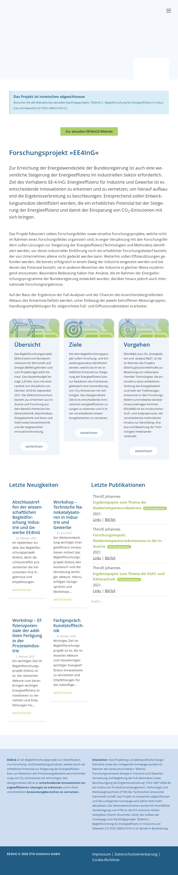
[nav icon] (168, 10)
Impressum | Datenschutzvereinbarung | (126, 854)
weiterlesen (21, 589)
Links (97, 519)
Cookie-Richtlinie (105, 859)
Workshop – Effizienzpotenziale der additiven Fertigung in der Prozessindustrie (27, 635)
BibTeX (110, 519)
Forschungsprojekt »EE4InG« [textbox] (54, 153)
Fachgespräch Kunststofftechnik (68, 625)
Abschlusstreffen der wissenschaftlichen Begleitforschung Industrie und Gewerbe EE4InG (27, 517)
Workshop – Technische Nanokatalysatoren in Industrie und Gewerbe (68, 514)
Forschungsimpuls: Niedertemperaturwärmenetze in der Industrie (128, 541)
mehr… (97, 601)
